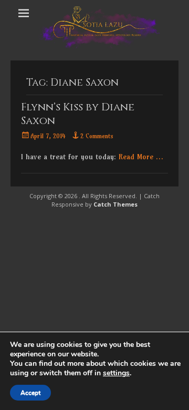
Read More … (141, 156)
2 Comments (96, 136)
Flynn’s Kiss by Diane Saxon (77, 114)
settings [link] (116, 373)
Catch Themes (115, 204)
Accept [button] (30, 392)
